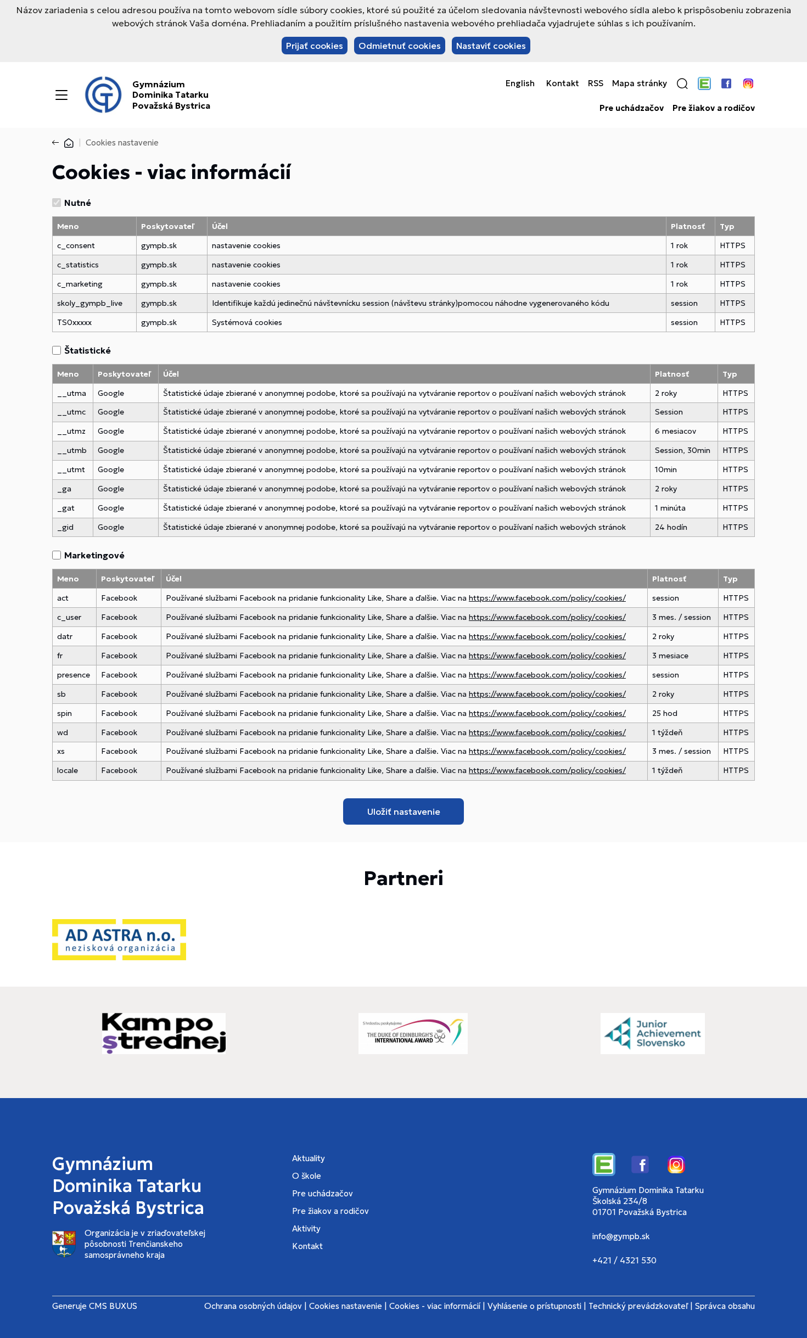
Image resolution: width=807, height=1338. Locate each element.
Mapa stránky (639, 83)
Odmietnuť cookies (399, 45)
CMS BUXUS (113, 1306)
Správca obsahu (725, 1306)
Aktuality (308, 1158)
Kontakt (562, 83)
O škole (306, 1176)
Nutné (77, 202)
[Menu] (61, 95)
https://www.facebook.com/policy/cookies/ (547, 598)
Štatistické (87, 350)
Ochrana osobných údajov (253, 1306)
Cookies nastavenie (345, 1306)
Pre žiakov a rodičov (713, 108)
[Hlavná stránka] (68, 142)
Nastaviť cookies (491, 45)
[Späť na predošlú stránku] (57, 142)
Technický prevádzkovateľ (638, 1306)
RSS (595, 83)
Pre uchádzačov (631, 108)
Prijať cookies (314, 45)
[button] (682, 83)
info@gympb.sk (621, 1236)
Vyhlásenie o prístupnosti (534, 1306)
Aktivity (306, 1228)
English (520, 83)
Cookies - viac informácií (434, 1306)
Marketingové (94, 555)
